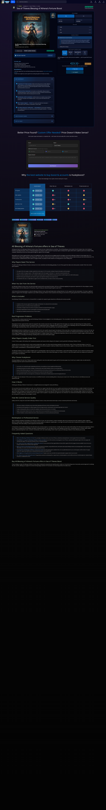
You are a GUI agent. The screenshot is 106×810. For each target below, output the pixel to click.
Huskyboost (25, 6)
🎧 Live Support (75, 72)
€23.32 (74, 63)
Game (55, 142)
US (83, 16)
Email (29, 142)
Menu (13, 1)
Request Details (32, 154)
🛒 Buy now (75, 69)
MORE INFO (38, 190)
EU (66, 16)
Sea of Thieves (33, 6)
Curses (20, 6)
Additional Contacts (37, 148)
